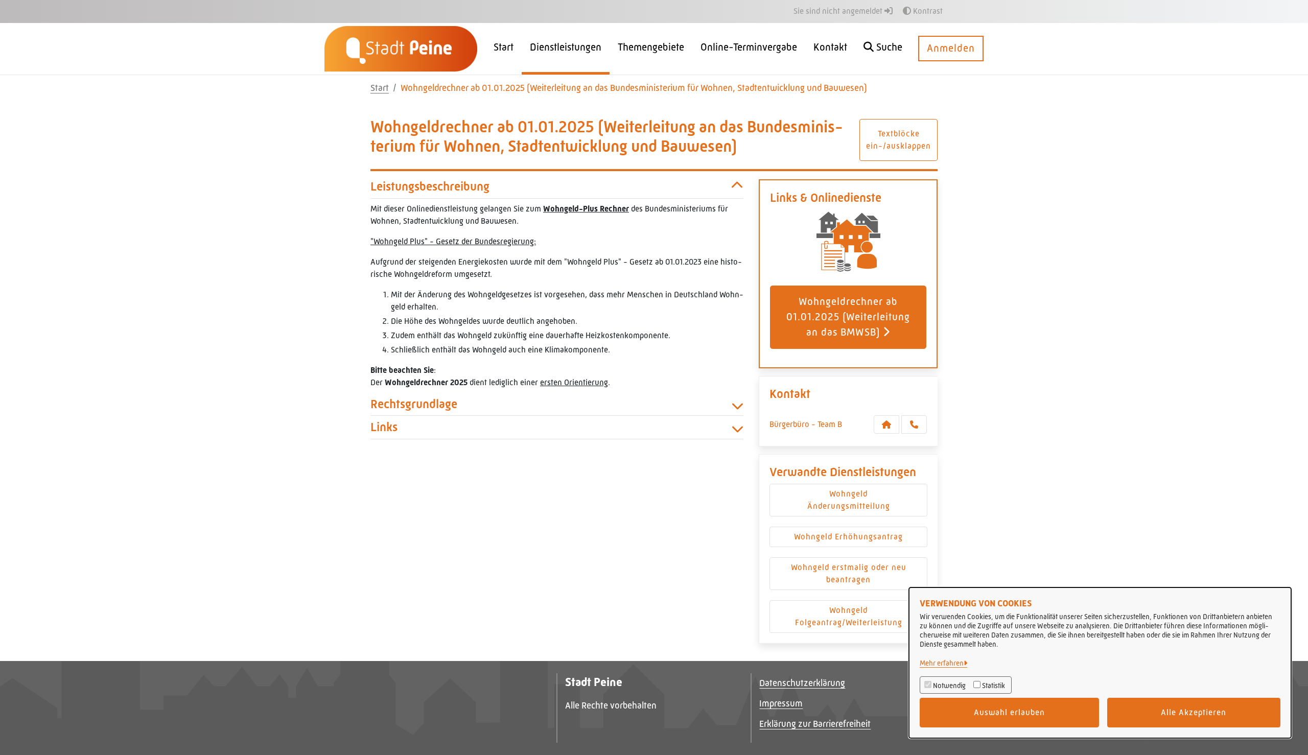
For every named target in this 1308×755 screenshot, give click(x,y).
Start (379, 88)
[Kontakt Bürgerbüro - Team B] (886, 424)
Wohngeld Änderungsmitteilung (848, 500)
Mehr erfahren (942, 663)
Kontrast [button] (927, 11)
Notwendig (949, 685)
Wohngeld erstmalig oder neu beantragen (848, 573)
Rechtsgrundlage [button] (413, 404)
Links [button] (384, 427)
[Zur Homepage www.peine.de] (400, 48)
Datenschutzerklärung (802, 683)
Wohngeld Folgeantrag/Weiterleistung (848, 616)
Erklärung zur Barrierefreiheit (815, 724)
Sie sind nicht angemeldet (838, 11)
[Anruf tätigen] (914, 424)
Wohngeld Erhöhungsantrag (848, 536)
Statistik (993, 685)
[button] (882, 49)
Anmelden (951, 48)
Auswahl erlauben (1009, 712)
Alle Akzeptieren (1193, 712)
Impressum (781, 703)
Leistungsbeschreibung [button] (429, 186)
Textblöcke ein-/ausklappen (898, 140)
